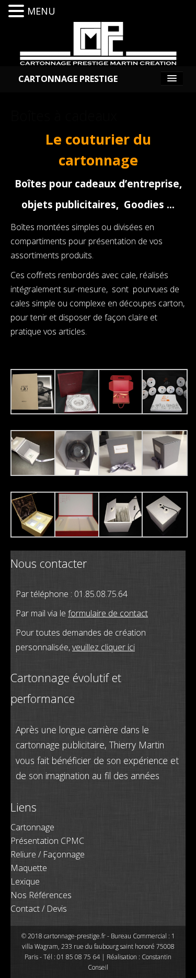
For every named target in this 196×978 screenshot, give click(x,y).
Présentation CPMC (47, 840)
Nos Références (41, 895)
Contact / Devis (38, 908)
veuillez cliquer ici (103, 647)
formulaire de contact (108, 613)
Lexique (25, 881)
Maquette (28, 868)
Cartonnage (32, 827)
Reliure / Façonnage (47, 854)
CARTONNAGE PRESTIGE (68, 79)
